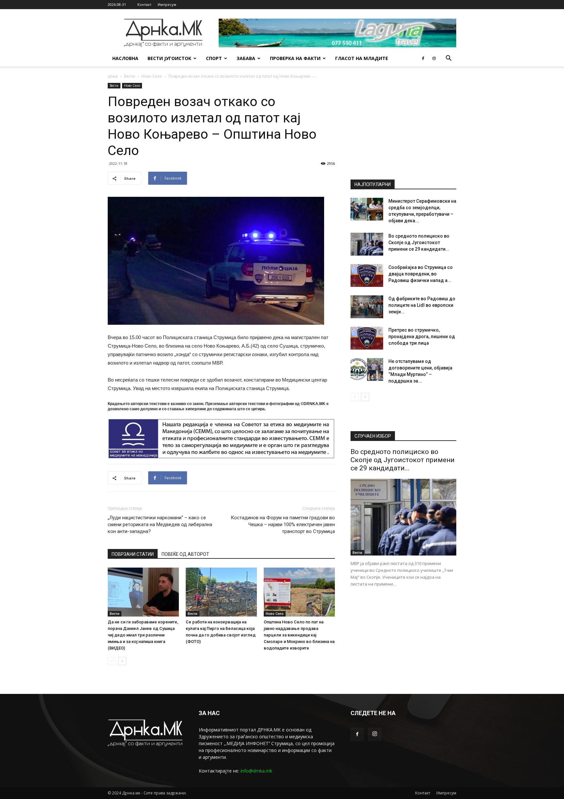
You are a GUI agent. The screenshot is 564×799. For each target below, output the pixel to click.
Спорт (214, 58)
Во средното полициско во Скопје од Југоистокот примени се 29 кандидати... (418, 242)
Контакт (144, 4)
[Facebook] (423, 58)
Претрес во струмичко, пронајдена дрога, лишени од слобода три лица (421, 336)
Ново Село (151, 76)
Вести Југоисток (169, 58)
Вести (129, 76)
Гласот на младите (361, 58)
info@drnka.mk (256, 771)
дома (113, 76)
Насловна (125, 58)
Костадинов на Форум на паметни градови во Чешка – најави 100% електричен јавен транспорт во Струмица (283, 524)
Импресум (167, 4)
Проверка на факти (295, 58)
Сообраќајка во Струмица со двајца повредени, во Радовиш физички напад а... (420, 274)
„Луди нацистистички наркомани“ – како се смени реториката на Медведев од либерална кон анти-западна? (160, 524)
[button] (448, 59)
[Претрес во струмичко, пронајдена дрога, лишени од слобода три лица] (367, 338)
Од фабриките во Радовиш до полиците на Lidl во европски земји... (421, 305)
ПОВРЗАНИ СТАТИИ (133, 554)
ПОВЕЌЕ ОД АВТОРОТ (185, 554)
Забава (246, 58)
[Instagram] (434, 58)
